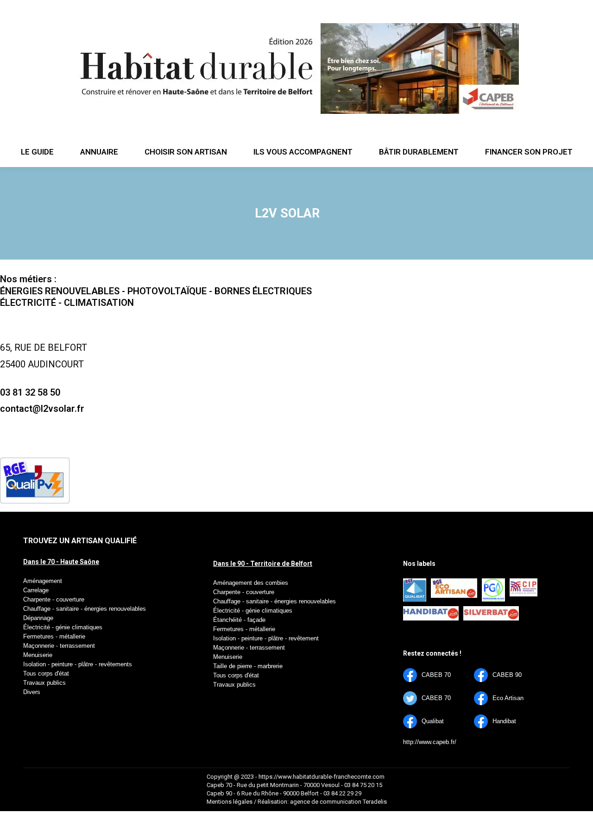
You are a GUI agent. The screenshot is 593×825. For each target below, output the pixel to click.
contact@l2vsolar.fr (42, 408)
